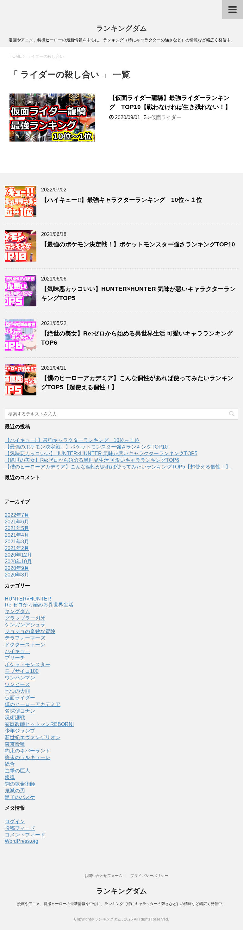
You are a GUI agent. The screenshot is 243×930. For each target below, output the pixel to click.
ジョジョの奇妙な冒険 (30, 631)
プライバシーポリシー (149, 875)
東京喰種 (15, 744)
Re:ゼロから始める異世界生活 (39, 604)
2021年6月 (17, 521)
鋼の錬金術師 (20, 784)
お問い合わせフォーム (103, 875)
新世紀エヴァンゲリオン (32, 737)
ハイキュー (17, 651)
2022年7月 (17, 515)
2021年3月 (17, 541)
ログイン (15, 821)
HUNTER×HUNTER (28, 598)
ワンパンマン (20, 677)
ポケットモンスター (27, 664)
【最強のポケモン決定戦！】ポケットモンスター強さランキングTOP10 (138, 244)
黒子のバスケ (20, 797)
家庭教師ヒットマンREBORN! (39, 724)
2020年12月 (18, 555)
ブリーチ (15, 658)
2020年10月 (18, 561)
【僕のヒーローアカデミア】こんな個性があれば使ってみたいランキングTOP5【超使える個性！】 (118, 466)
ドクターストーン (25, 644)
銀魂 (10, 777)
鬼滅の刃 (15, 790)
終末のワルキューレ (27, 757)
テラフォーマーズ (25, 638)
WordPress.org (21, 841)
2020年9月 (17, 568)
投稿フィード (20, 828)
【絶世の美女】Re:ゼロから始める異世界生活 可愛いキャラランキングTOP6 (92, 460)
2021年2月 (17, 548)
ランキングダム (121, 28)
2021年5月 (17, 528)
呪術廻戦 (15, 717)
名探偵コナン (20, 711)
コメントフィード (25, 834)
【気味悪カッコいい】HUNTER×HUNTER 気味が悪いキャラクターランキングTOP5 (101, 453)
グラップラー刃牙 (25, 618)
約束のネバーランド (27, 750)
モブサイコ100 (22, 671)
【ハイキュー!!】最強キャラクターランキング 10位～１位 (121, 199)
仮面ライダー (166, 117)
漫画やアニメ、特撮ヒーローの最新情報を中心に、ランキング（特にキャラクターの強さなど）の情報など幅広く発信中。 (121, 904)
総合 (10, 764)
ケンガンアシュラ (25, 624)
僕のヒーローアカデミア (32, 704)
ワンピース (17, 684)
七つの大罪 (17, 691)
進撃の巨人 (17, 770)
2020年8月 (17, 574)
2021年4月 (17, 535)
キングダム (17, 611)
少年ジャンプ (20, 731)
